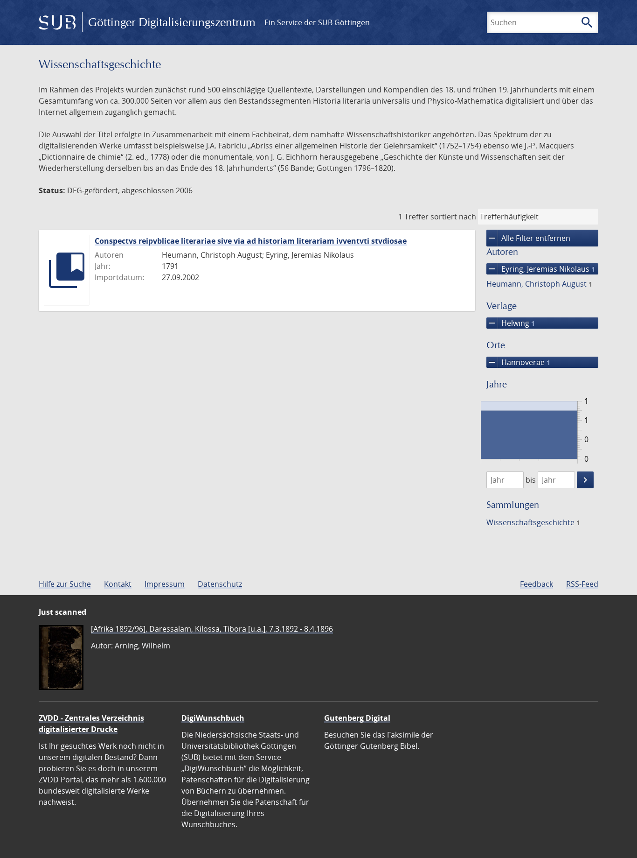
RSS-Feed (582, 584)
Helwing (510, 323)
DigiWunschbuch (212, 718)
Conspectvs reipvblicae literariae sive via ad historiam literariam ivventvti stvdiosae (251, 241)
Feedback (536, 584)
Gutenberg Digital (357, 718)
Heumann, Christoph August (539, 284)
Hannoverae (518, 362)
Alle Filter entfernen (528, 238)
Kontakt (118, 584)
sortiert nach (453, 216)
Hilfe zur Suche (65, 584)
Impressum (165, 584)
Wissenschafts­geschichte (533, 522)
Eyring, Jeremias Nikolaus (540, 268)
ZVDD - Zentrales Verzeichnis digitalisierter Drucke (91, 723)
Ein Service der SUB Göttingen (317, 22)
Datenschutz (220, 584)
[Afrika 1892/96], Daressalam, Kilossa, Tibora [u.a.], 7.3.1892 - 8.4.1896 (212, 629)
